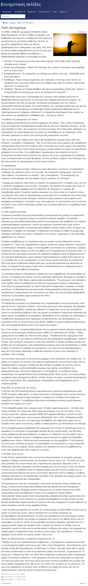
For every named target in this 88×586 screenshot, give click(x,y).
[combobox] (13, 16)
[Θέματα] (35, 12)
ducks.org (82, 32)
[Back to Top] (85, 583)
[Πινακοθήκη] (24, 12)
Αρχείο (62, 12)
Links (54, 12)
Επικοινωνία (43, 12)
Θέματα (31, 12)
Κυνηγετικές (6, 12)
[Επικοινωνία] (49, 12)
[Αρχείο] (66, 12)
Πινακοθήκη (18, 12)
